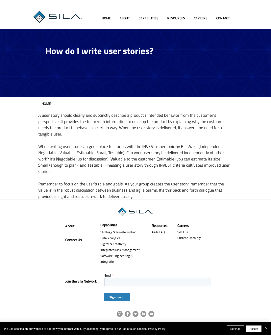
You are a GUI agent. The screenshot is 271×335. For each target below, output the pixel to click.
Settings (235, 329)
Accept (254, 329)
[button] (177, 16)
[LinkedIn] (143, 314)
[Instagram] (120, 314)
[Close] (266, 328)
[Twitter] (135, 314)
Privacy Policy (156, 329)
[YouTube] (151, 314)
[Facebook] (128, 314)
